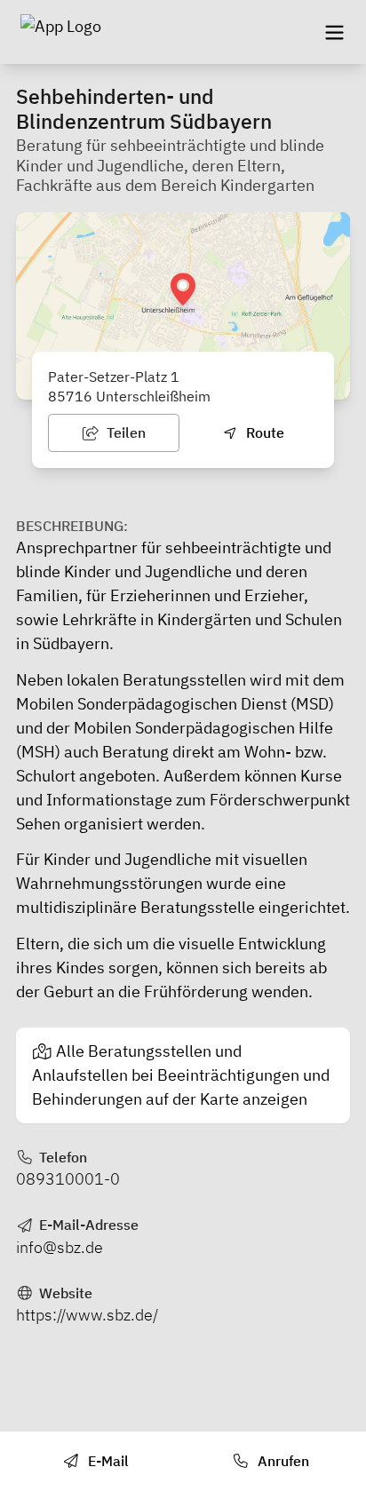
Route (263, 432)
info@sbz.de (59, 1247)
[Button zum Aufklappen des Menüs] (334, 32)
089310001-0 (68, 1179)
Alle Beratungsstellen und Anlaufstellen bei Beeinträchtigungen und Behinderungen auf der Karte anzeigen (181, 1075)
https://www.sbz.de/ (87, 1315)
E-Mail (106, 1461)
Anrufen (281, 1461)
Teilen (124, 432)
